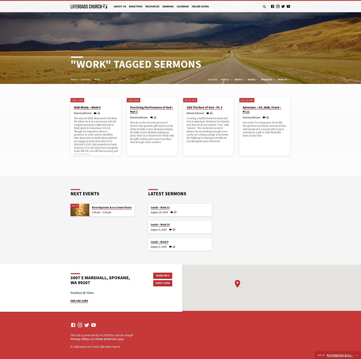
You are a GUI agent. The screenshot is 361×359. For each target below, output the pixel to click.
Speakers (267, 79)
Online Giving (200, 6)
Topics (225, 79)
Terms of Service (105, 339)
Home (74, 79)
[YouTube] (288, 6)
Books (252, 79)
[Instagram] (278, 6)
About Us (120, 6)
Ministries (136, 6)
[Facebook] (273, 6)
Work (97, 79)
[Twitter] (283, 6)
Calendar (183, 6)
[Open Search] (264, 6)
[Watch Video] (95, 113)
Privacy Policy (80, 339)
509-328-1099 (79, 301)
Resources (152, 6)
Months (283, 79)
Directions (162, 283)
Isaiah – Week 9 (159, 241)
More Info (162, 275)
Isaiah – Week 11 (160, 207)
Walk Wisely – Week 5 (87, 107)
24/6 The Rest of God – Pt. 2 (204, 107)
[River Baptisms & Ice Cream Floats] (80, 210)
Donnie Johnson (83, 113)
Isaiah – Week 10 (160, 224)
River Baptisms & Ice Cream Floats (112, 207)
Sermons (168, 6)
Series (238, 79)
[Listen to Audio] (98, 113)
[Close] (357, 355)
